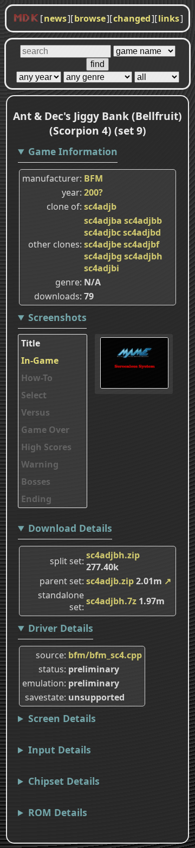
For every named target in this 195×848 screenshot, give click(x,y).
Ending (36, 499)
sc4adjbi (101, 268)
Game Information (73, 151)
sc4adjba (103, 220)
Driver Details (60, 628)
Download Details (70, 528)
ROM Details (57, 812)
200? (93, 192)
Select (34, 395)
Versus (35, 412)
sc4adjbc (102, 232)
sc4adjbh (143, 256)
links (168, 18)
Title (30, 343)
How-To (37, 378)
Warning (39, 464)
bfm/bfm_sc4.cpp (105, 655)
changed (132, 18)
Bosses (35, 482)
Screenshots (57, 317)
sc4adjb (100, 206)
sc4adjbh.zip (113, 555)
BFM (93, 178)
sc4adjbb (143, 220)
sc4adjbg (103, 256)
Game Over (45, 430)
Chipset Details (64, 780)
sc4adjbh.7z (111, 601)
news (55, 18)
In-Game (39, 360)
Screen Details (62, 718)
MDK (26, 18)
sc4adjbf (141, 244)
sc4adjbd (142, 232)
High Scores (46, 447)
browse (90, 18)
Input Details (59, 749)
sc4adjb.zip (110, 581)
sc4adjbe (102, 244)
